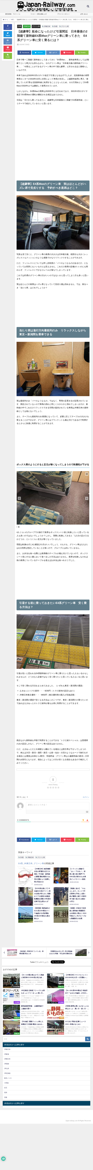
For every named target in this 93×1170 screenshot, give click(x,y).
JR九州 (6, 1068)
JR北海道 (7, 1073)
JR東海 (6, 1054)
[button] (19, 498)
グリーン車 (36, 26)
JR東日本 (27, 26)
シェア (8, 28)
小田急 (6, 1083)
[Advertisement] (53, 123)
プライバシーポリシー (63, 14)
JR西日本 (7, 1059)
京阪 (5, 1097)
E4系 (19, 26)
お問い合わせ (84, 14)
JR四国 (6, 1063)
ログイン (85, 797)
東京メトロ (8, 1078)
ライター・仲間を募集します (39, 14)
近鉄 (5, 1092)
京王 (5, 1087)
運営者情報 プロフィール (12, 14)
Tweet (8, 35)
